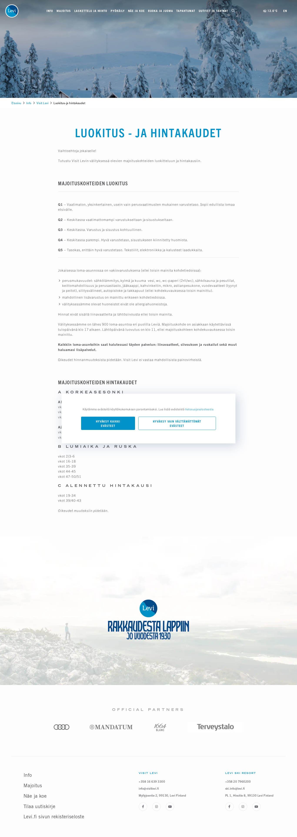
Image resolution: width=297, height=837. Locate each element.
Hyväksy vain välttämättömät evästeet (177, 424)
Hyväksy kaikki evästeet (108, 424)
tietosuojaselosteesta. (199, 409)
